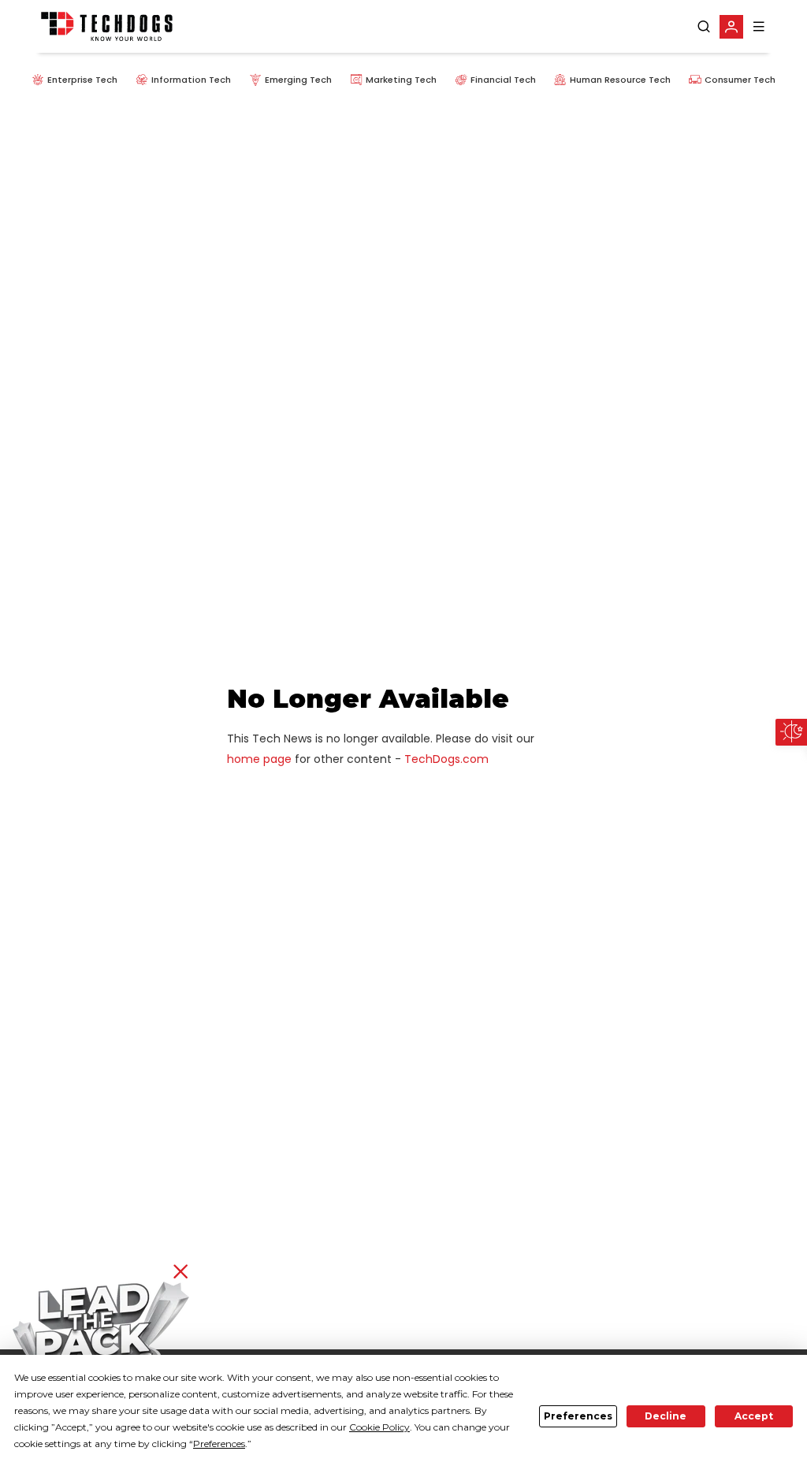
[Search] (704, 27)
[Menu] (759, 26)
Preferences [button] (219, 1443)
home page (259, 759)
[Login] (731, 27)
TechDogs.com (446, 759)
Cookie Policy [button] (379, 1427)
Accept (753, 1416)
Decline (665, 1416)
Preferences (578, 1416)
